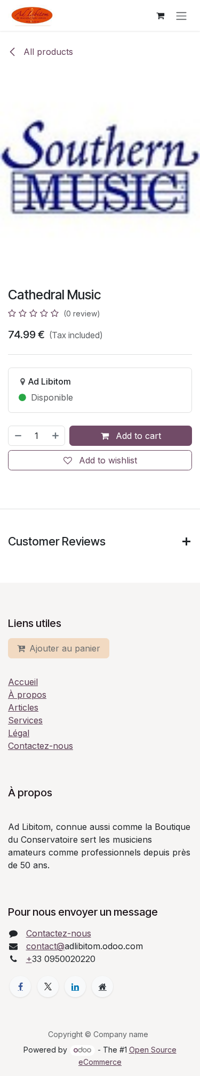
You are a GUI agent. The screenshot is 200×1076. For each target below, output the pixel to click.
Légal (18, 733)
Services (25, 720)
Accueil (23, 681)
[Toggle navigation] (181, 15)
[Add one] (56, 435)
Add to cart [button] (137, 435)
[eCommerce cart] (160, 15)
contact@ (45, 946)
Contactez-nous (40, 745)
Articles (23, 707)
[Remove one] (18, 435)
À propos (27, 694)
